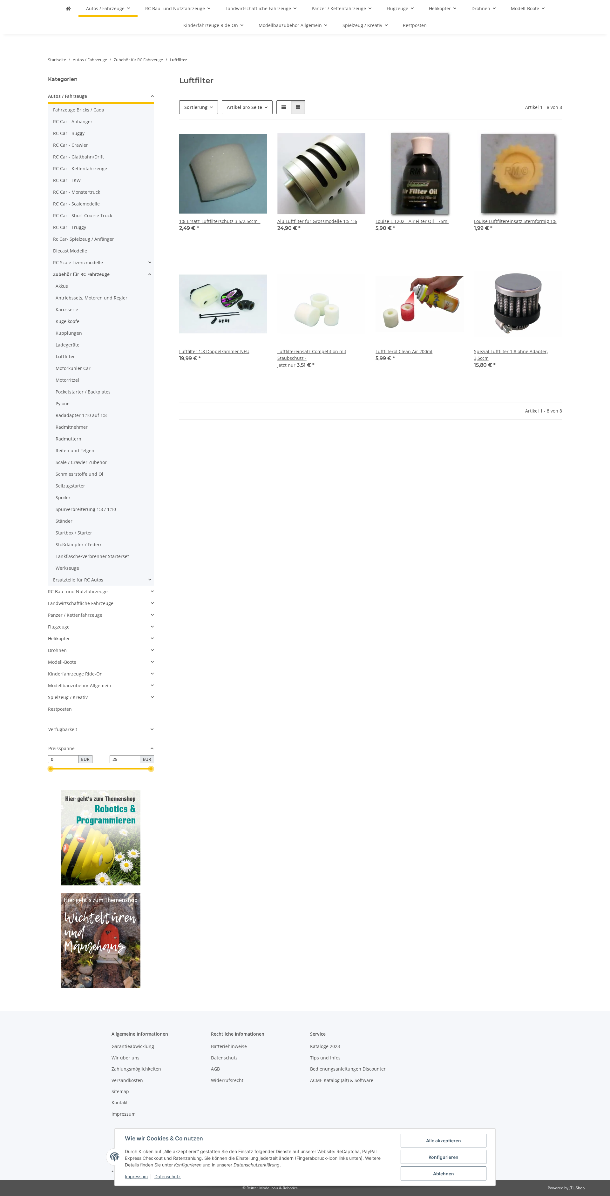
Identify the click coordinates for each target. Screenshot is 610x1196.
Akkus (62, 286)
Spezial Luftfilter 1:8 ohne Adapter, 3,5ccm (511, 354)
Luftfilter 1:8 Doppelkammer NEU (214, 351)
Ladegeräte (67, 345)
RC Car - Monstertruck (76, 192)
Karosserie (67, 309)
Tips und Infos (325, 1058)
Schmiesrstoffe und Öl (79, 474)
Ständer (64, 521)
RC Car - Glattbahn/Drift (78, 157)
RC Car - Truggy (69, 227)
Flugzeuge (59, 627)
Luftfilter (65, 356)
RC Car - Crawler (70, 145)
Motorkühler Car (73, 368)
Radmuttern (68, 439)
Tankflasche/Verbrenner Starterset (92, 556)
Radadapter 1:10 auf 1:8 (81, 415)
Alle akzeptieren (443, 1140)
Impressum (136, 1176)
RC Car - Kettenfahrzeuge (80, 168)
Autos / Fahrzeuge (67, 96)
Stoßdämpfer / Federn (79, 544)
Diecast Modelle (70, 251)
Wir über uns (125, 1058)
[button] (283, 107)
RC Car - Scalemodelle (76, 204)
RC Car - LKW (67, 180)
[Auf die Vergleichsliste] (256, 140)
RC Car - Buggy (69, 133)
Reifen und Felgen (75, 450)
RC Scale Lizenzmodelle (78, 262)
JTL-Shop (577, 1188)
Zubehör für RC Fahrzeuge (81, 274)
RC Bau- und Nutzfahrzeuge (78, 591)
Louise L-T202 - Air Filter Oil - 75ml (412, 221)
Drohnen (57, 650)
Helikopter (59, 638)
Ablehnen (443, 1173)
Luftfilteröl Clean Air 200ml (404, 351)
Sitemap (120, 1091)
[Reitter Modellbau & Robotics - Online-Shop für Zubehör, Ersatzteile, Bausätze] (68, 8)
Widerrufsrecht (227, 1080)
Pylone (63, 403)
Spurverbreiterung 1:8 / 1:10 (86, 509)
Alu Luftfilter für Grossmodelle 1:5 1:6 (317, 221)
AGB (215, 1069)
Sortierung (195, 107)
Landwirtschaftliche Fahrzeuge (80, 603)
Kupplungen (69, 333)
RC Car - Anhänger (72, 121)
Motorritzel (67, 380)
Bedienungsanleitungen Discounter (348, 1069)
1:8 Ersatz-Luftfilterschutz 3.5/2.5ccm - (220, 221)
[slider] (50, 768)
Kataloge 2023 (325, 1046)
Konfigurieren (443, 1157)
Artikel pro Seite (244, 107)
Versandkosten (127, 1080)
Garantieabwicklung (133, 1046)
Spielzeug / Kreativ (68, 697)
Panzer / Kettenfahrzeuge (75, 615)
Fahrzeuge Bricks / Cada (78, 110)
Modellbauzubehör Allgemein (79, 685)
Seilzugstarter (70, 486)
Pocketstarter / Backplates (83, 392)
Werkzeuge (67, 568)
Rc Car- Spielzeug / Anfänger (83, 239)
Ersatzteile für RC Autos (78, 580)
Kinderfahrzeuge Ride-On (75, 674)
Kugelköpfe (67, 321)
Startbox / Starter (74, 533)
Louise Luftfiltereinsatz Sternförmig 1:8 (515, 221)
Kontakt (120, 1102)
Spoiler (63, 497)
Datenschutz (167, 1176)
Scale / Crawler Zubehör (81, 462)
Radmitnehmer (72, 427)
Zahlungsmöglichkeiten (136, 1069)
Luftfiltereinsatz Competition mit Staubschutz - (311, 354)
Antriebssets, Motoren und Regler (91, 298)
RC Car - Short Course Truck (82, 215)
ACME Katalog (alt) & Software (341, 1080)
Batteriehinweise (229, 1046)
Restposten (60, 709)
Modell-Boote (62, 662)
